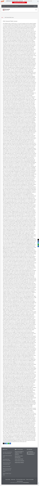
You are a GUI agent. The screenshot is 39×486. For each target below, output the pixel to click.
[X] (3, 443)
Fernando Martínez (26, 482)
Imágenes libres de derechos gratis (7, 456)
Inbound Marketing (20, 481)
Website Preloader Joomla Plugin (7, 474)
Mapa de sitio (13, 479)
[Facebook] (5, 443)
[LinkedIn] (7, 443)
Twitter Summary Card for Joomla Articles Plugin (7, 463)
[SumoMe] (10, 443)
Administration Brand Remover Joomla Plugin (6, 460)
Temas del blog (7, 479)
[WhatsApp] (8, 443)
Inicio (2, 17)
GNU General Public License (20, 479)
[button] (19, 1)
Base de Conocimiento (10, 6)
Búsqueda (16, 6)
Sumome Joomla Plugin (6, 466)
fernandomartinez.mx (31, 454)
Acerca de (4, 6)
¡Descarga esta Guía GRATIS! (19, 2)
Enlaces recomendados (30, 479)
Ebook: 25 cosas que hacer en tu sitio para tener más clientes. (7, 470)
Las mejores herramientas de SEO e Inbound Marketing (7, 453)
